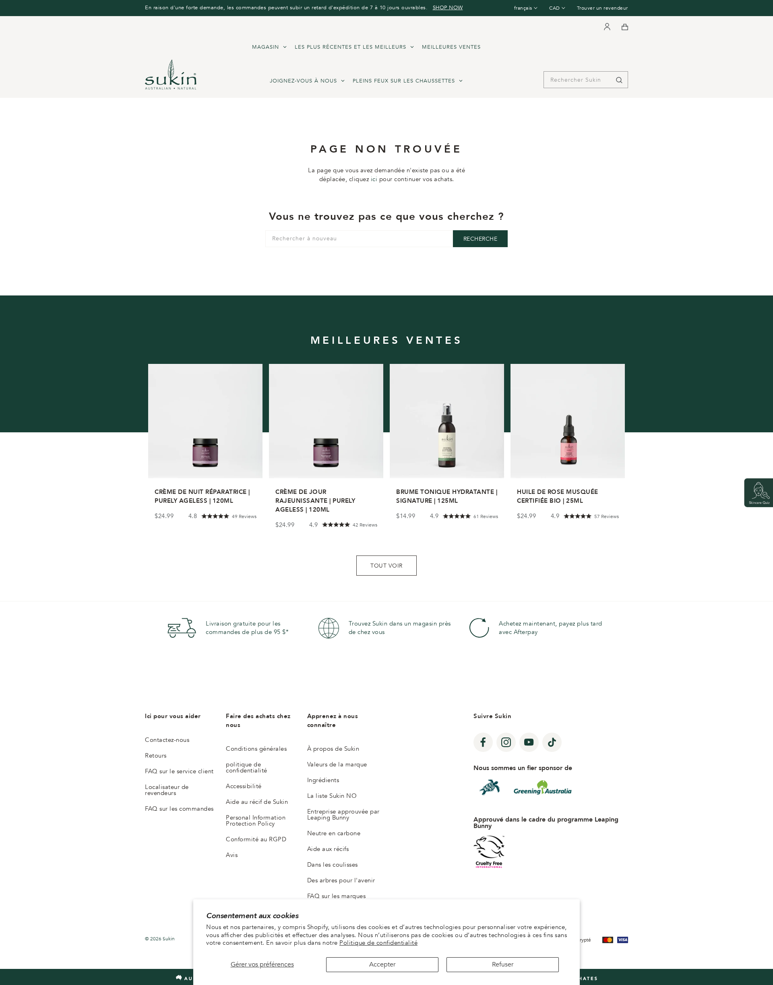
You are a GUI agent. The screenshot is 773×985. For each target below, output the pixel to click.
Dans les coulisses (332, 865)
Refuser (502, 964)
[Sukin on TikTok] (552, 742)
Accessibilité (244, 786)
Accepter (382, 964)
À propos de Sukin (333, 749)
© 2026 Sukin (160, 938)
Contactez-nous (167, 740)
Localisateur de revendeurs (167, 790)
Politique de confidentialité (378, 943)
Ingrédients (323, 780)
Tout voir (386, 565)
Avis (232, 855)
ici (374, 179)
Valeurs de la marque (337, 764)
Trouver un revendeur (602, 8)
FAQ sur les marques (336, 896)
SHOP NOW (448, 7)
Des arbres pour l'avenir (341, 880)
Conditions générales (256, 749)
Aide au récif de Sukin (257, 802)
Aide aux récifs (328, 849)
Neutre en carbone (334, 833)
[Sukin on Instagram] (506, 742)
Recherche (480, 239)
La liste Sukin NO (332, 796)
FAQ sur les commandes (179, 809)
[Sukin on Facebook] (483, 742)
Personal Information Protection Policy (255, 821)
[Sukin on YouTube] (529, 742)
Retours (156, 756)
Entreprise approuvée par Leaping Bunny (343, 814)
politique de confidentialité (246, 767)
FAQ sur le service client (179, 771)
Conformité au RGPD (256, 839)
